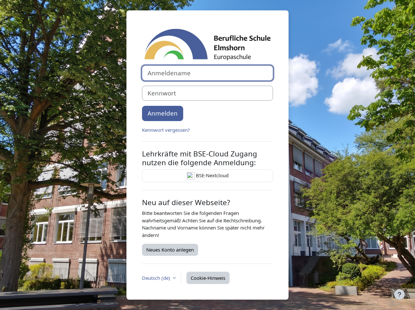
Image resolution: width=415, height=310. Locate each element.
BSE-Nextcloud (212, 175)
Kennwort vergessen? (166, 130)
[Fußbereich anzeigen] (399, 294)
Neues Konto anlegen (170, 249)
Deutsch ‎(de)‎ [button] (157, 278)
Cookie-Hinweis (208, 278)
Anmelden (163, 113)
